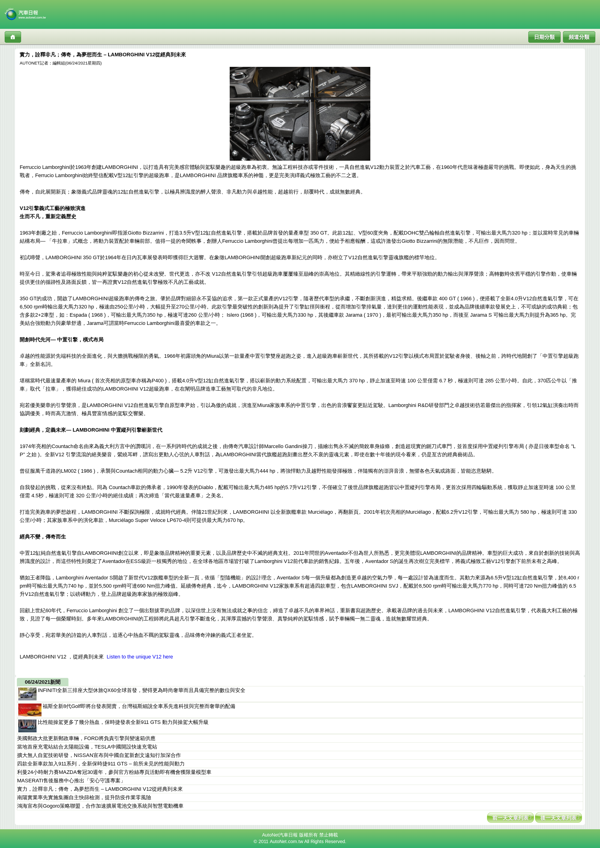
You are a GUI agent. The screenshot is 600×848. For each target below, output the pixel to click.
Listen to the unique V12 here (140, 657)
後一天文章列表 (558, 818)
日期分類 (544, 37)
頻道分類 (579, 37)
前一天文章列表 (510, 818)
